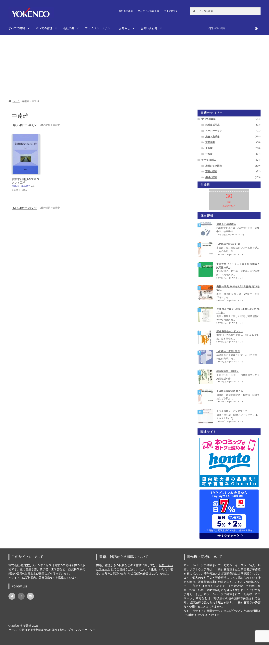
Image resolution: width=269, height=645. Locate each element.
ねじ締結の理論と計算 (228, 244)
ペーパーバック (213, 130)
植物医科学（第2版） (227, 371)
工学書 (208, 148)
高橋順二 (26, 186)
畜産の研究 (211, 171)
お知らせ (124, 28)
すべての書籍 (16, 28)
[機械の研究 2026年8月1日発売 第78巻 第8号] (206, 292)
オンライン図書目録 (148, 10)
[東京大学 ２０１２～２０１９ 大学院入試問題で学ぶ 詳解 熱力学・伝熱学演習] (206, 269)
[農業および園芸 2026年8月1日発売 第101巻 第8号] (206, 314)
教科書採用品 (126, 10)
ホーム (16, 101)
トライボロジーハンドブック (231, 411)
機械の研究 (211, 177)
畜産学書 (210, 142)
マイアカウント (172, 10)
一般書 (208, 154)
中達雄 (15, 186)
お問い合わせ (149, 28)
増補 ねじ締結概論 (226, 224)
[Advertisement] (134, 65)
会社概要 (68, 28)
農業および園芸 (213, 165)
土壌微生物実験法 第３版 (229, 391)
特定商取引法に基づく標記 (49, 629)
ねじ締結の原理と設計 (228, 351)
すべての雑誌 (44, 28)
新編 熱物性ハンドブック (229, 331)
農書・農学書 (212, 136)
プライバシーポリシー (99, 28)
